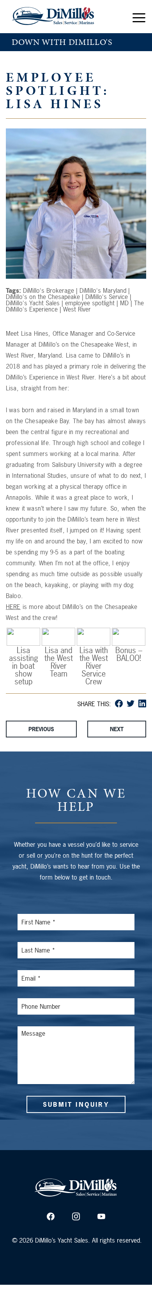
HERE (13, 606)
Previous (41, 729)
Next (117, 729)
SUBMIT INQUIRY (76, 1104)
